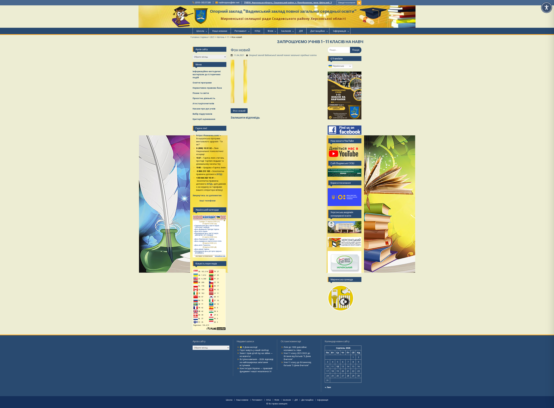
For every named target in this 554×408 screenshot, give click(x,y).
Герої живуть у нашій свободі (254, 350)
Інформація (339, 31)
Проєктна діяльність (204, 98)
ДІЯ (301, 31)
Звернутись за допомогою (207, 195)
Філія (270, 31)
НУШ (257, 31)
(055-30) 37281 (203, 2)
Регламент (240, 31)
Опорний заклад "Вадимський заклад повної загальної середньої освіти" (283, 11)
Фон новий (239, 110)
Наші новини (219, 31)
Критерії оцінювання (204, 119)
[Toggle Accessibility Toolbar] (546, 7)
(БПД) (219, 174)
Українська (338, 66)
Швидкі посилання (346, 2)
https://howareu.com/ (207, 135)
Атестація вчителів (203, 103)
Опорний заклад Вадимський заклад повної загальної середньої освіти (283, 55)
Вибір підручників (202, 113)
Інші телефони (207, 200)
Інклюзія (286, 31)
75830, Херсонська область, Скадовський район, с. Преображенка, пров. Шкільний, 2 (288, 2)
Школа (200, 31)
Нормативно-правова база (207, 87)
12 (337, 366)
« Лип (328, 387)
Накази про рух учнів (204, 108)
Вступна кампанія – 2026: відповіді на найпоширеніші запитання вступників (256, 362)
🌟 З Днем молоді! (248, 347)
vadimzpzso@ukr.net (229, 2)
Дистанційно (317, 31)
